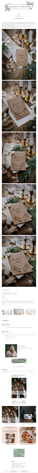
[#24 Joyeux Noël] (19, 312)
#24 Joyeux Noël (16, 316)
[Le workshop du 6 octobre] (10, 435)
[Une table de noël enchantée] (30, 312)
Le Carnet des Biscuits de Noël (10, 423)
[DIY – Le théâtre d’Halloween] (27, 414)
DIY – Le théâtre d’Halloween (27, 423)
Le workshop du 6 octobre (10, 444)
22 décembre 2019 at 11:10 (8, 325)
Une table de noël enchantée (30, 316)
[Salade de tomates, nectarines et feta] (27, 435)
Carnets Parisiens (19, 6)
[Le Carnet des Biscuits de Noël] (10, 414)
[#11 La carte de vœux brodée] (7, 312)
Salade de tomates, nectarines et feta (28, 444)
